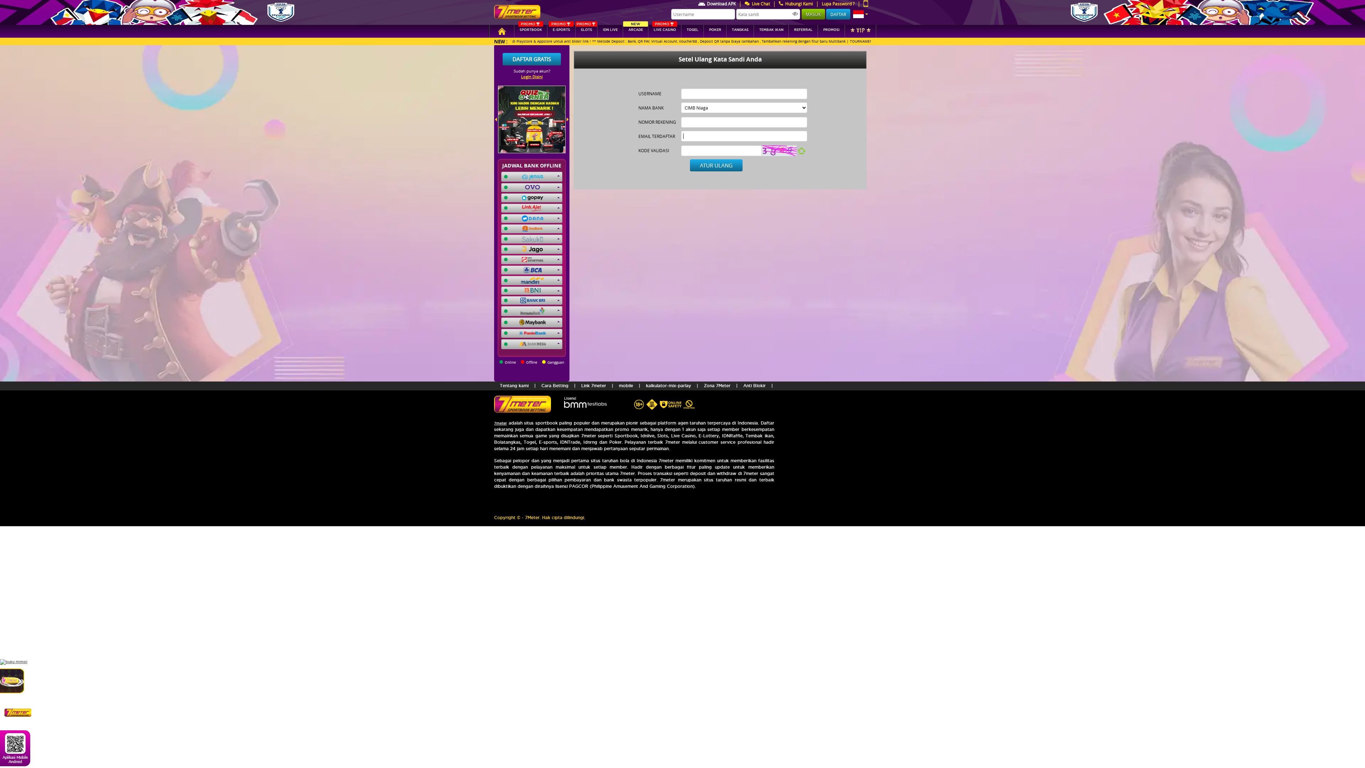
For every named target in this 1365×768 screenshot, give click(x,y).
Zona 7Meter (717, 385)
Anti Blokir (754, 385)
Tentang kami (514, 385)
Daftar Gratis (532, 59)
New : (501, 41)
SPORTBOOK (531, 28)
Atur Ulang (716, 165)
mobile (626, 385)
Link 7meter (593, 385)
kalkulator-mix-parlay (668, 385)
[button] (860, 14)
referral (803, 30)
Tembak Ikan (771, 30)
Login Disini (532, 76)
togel (692, 30)
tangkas (740, 30)
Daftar (838, 14)
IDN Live (610, 30)
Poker (715, 30)
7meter (500, 423)
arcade (635, 28)
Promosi (831, 30)
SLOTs (584, 28)
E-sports (560, 28)
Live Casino (665, 28)
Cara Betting (554, 385)
